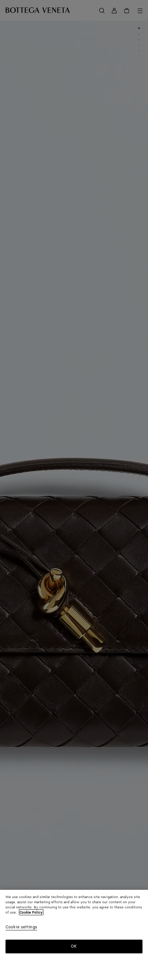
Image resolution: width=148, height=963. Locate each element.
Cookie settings (21, 927)
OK (74, 946)
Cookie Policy (31, 912)
